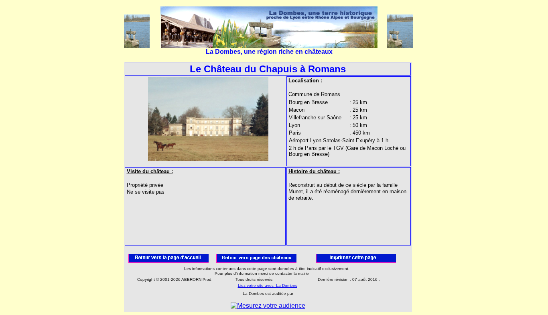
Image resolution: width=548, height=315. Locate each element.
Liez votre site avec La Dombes (267, 285)
